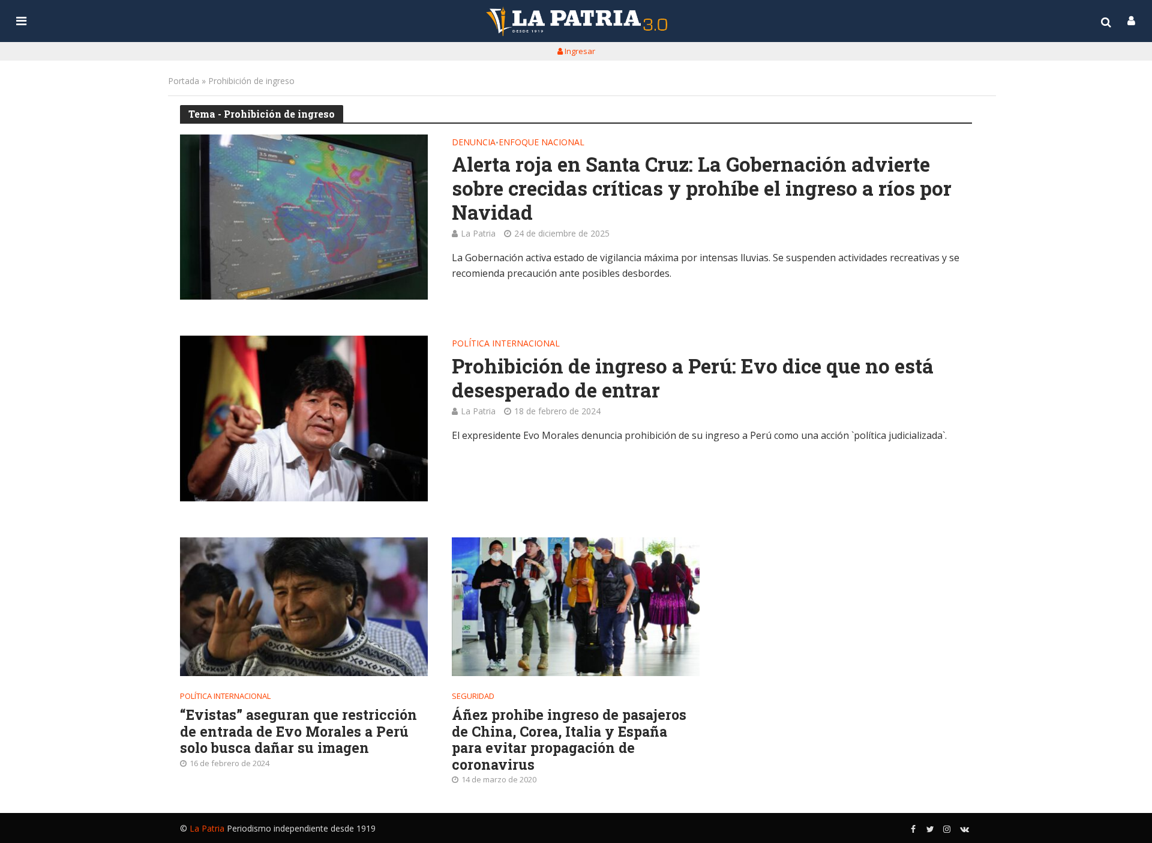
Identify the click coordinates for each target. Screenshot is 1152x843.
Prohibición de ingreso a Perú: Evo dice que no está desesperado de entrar (693, 378)
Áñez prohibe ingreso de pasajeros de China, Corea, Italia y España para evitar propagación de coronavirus (569, 740)
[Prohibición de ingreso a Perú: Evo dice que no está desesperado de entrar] (304, 418)
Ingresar (579, 51)
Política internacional (506, 344)
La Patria (478, 233)
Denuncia (474, 143)
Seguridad (473, 696)
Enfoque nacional (541, 143)
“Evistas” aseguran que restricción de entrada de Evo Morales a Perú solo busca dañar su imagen (298, 732)
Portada (183, 80)
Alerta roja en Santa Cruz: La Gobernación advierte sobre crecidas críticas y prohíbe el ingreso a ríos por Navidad (702, 188)
